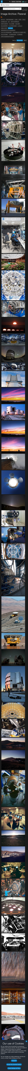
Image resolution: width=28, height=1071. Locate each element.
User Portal (18, 1)
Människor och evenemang (8, 30)
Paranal (10, 28)
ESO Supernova (15, 21)
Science (13, 1)
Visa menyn (5, 5)
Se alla (3, 19)
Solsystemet (4, 34)
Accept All (14, 1060)
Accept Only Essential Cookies (14, 1064)
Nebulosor (4, 28)
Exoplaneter (4, 23)
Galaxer (17, 23)
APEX (20, 19)
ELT (9, 21)
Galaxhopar (4, 26)
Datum (25, 40)
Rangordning (19, 40)
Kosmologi (4, 21)
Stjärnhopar (12, 34)
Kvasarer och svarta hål (19, 32)
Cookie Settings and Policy (14, 1068)
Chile (23, 19)
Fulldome (11, 23)
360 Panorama (9, 19)
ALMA (16, 19)
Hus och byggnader (6, 32)
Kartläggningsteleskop (7, 36)
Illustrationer (12, 26)
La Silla (20, 26)
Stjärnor (19, 34)
